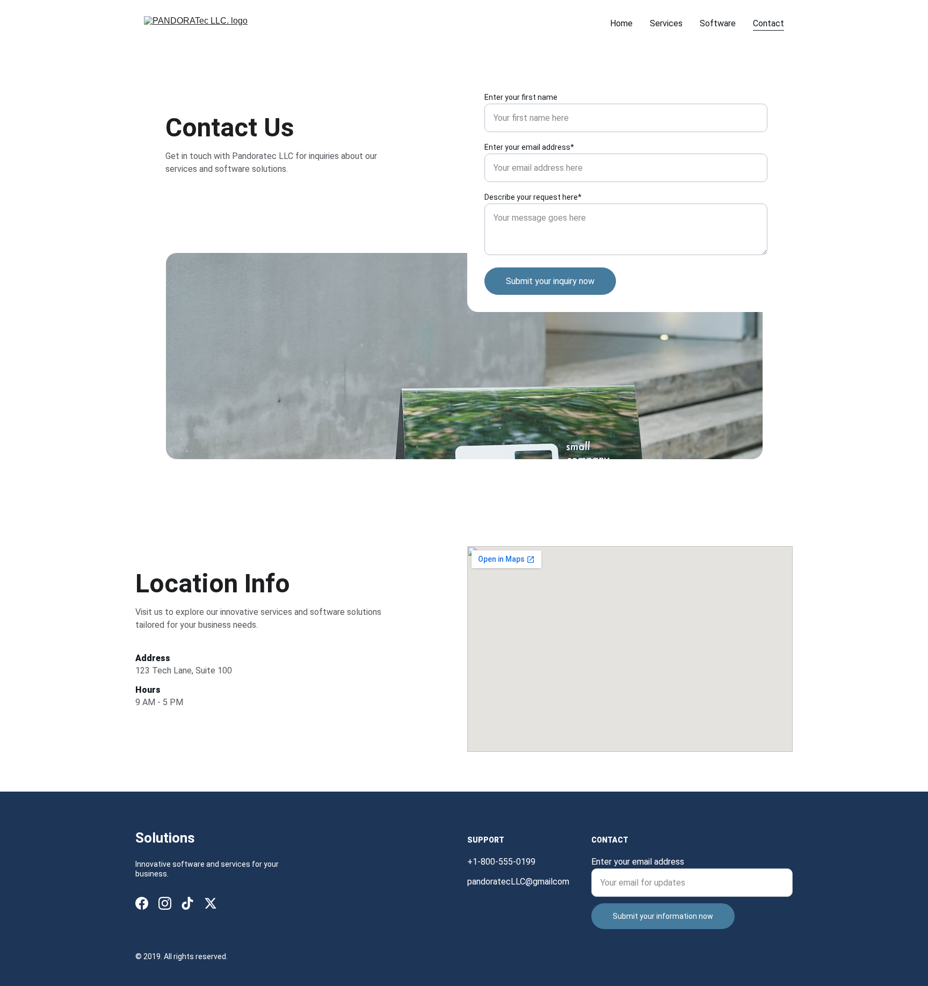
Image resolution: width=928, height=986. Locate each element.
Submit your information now (663, 916)
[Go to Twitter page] (210, 903)
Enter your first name (520, 97)
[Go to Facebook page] (141, 903)
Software (718, 23)
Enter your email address (637, 862)
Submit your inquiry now (550, 281)
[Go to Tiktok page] (187, 903)
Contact (768, 23)
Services (666, 23)
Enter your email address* (529, 147)
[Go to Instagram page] (164, 903)
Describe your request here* (533, 197)
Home (621, 23)
